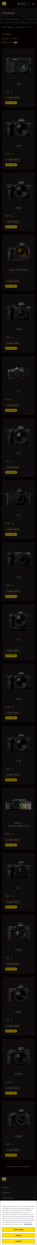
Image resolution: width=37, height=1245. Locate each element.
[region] (18, 1222)
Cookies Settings (18, 1229)
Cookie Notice (28, 1224)
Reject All (18, 1235)
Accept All (18, 1241)
